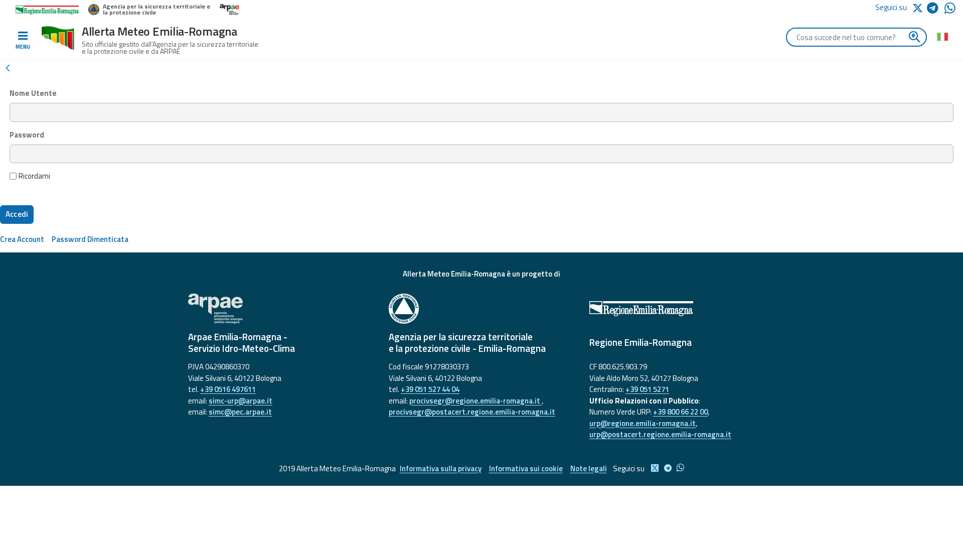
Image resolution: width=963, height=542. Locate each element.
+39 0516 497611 (228, 389)
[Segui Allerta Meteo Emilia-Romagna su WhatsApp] (949, 11)
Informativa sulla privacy (441, 468)
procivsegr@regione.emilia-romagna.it (475, 400)
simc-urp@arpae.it (240, 400)
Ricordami (34, 176)
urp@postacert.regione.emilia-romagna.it (660, 434)
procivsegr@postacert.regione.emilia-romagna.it (472, 412)
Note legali (588, 468)
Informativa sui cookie (526, 468)
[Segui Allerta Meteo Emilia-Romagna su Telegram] (935, 10)
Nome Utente (33, 93)
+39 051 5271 (647, 389)
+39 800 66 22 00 (680, 412)
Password (27, 135)
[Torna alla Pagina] (7, 67)
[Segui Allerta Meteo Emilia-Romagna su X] (919, 7)
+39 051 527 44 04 (430, 389)
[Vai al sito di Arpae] (281, 309)
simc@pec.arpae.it (240, 412)
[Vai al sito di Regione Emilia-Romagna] (682, 309)
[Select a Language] (942, 36)
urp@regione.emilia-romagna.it (642, 423)
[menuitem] (22, 239)
